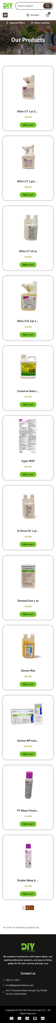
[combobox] (28, 5)
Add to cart (28, 124)
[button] (5, 15)
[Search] (48, 5)
